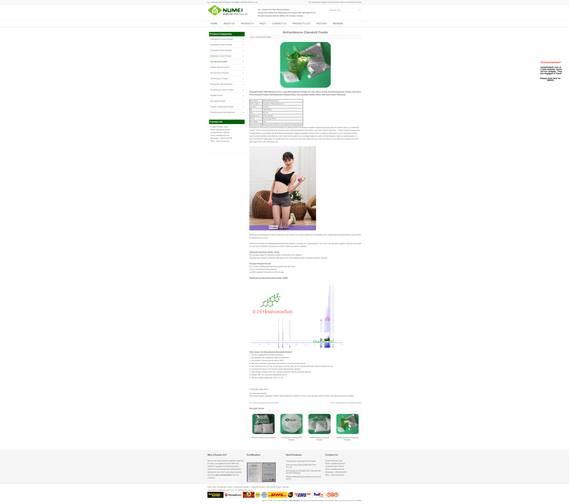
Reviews (338, 23)
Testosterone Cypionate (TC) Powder (301, 461)
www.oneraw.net (222, 141)
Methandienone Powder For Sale (293, 396)
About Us (229, 23)
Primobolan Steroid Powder (221, 84)
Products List (301, 23)
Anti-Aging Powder (217, 101)
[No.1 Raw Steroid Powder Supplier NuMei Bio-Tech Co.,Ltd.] (228, 15)
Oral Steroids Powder (263, 37)
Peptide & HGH (216, 95)
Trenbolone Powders (257, 487)
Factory (321, 23)
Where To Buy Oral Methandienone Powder (336, 396)
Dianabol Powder (272, 396)
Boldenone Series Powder (220, 56)
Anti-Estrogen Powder (219, 79)
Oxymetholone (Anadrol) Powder (346, 403)
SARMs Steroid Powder (219, 67)
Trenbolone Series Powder (221, 50)
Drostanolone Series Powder (222, 90)
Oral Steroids (312, 396)
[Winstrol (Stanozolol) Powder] (263, 433)
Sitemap (286, 487)
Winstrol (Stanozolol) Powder (263, 438)
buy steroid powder (224, 475)
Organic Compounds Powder (222, 107)
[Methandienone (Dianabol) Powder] (347, 433)
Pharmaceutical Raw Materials (222, 112)
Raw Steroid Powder (274, 487)
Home (214, 23)
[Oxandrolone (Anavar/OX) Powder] (291, 433)
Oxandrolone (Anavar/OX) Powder (291, 439)
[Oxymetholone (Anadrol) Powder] (319, 433)
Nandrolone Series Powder (221, 45)
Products (247, 23)
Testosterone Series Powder (221, 39)
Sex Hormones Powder (219, 73)
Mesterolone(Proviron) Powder (264, 403)
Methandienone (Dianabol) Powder (347, 439)
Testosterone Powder (241, 487)
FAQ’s (263, 23)
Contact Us (279, 23)
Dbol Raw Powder (256, 396)
